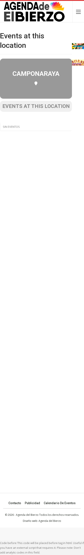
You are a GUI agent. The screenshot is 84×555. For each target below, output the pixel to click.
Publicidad (32, 503)
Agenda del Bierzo (50, 521)
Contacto (14, 503)
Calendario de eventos (60, 503)
